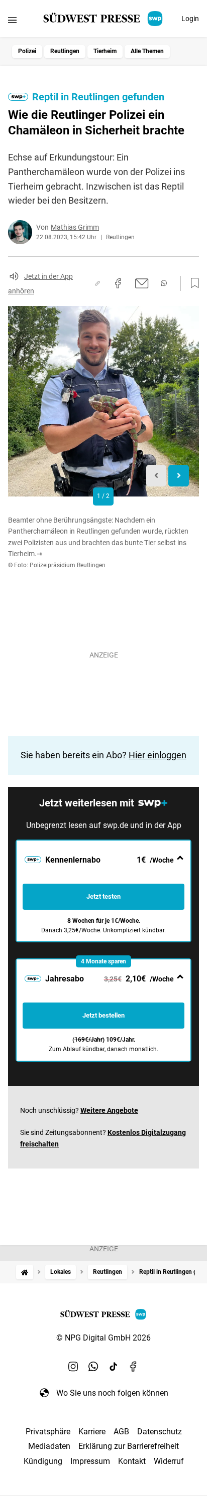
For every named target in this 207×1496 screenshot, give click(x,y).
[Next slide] (178, 475)
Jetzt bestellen (103, 1015)
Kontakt (132, 1461)
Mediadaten (49, 1446)
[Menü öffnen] (12, 20)
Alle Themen (147, 51)
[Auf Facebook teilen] (118, 283)
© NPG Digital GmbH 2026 (103, 1338)
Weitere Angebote (109, 1110)
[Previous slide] (156, 475)
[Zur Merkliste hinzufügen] (192, 283)
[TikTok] (114, 1367)
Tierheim (105, 51)
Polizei (27, 51)
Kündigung (43, 1461)
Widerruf (169, 1461)
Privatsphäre (48, 1431)
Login (190, 19)
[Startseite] (24, 1272)
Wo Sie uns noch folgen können (112, 1393)
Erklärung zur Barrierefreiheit (128, 1446)
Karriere (92, 1431)
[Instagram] (73, 1367)
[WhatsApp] (93, 1367)
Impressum (90, 1461)
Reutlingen (64, 51)
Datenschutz (159, 1431)
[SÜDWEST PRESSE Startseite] (104, 18)
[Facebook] (134, 1367)
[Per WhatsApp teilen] (164, 283)
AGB (121, 1431)
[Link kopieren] (97, 283)
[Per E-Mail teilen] (142, 283)
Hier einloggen (157, 755)
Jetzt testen (103, 896)
